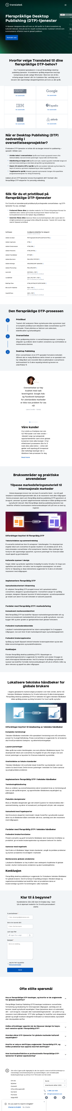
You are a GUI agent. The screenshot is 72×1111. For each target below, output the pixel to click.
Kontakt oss (12, 37)
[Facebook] (46, 1097)
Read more (25, 457)
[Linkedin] (63, 1097)
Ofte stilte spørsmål (17, 1089)
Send (20, 970)
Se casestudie (20, 95)
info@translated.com (54, 1094)
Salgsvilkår (14, 1097)
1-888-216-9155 (52, 1090)
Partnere (14, 1094)
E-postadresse (12, 913)
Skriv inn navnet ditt (14, 922)
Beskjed (10, 940)
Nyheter (13, 1083)
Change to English (14, 1107)
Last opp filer (12, 931)
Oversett (14, 1086)
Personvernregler (15, 964)
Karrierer (14, 1092)
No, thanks (26, 1107)
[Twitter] (55, 1097)
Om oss (13, 1080)
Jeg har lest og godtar (16, 963)
